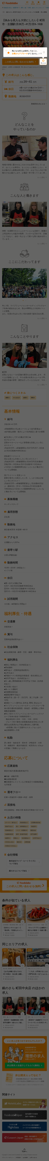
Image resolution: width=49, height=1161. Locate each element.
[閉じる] (44, 52)
